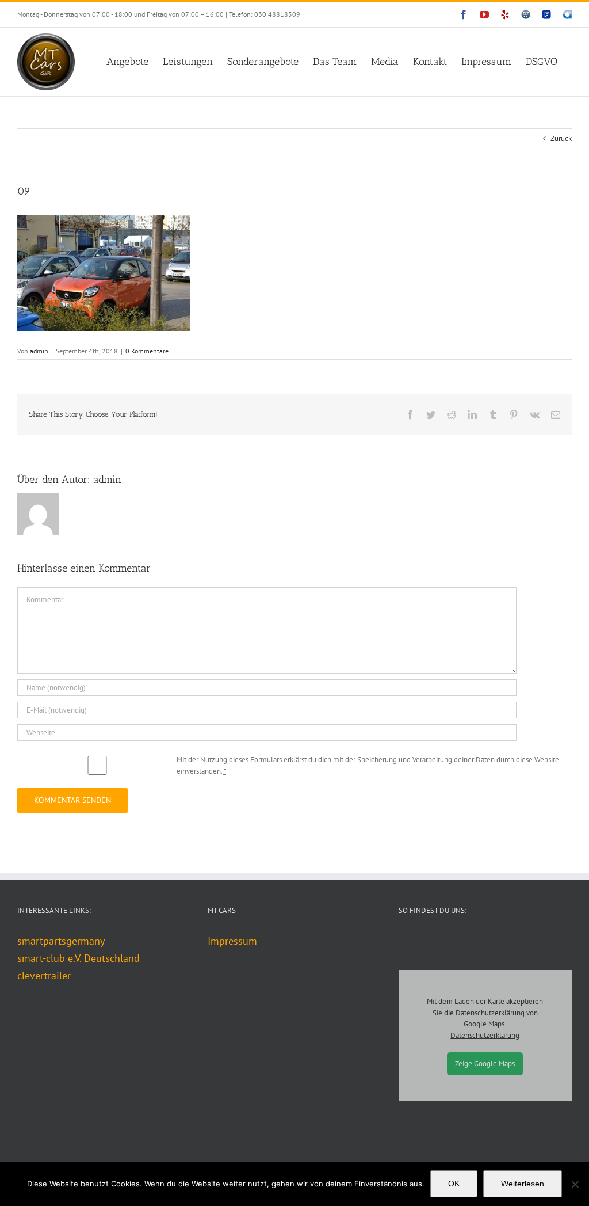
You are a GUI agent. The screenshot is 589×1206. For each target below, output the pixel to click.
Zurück (561, 138)
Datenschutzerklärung (484, 1035)
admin (39, 351)
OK (454, 1183)
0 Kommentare (147, 351)
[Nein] (574, 1184)
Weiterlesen (522, 1183)
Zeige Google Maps (485, 1063)
